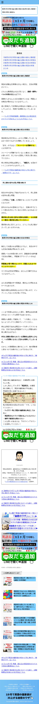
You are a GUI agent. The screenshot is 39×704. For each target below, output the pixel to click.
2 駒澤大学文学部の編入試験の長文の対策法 (19, 60)
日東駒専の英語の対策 (12, 688)
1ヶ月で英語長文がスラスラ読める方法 (16, 481)
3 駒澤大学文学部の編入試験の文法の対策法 (19, 63)
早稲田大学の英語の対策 (27, 688)
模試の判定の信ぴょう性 (29, 686)
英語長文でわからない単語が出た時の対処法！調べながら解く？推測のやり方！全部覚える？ (24, 593)
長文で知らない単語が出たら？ (12, 686)
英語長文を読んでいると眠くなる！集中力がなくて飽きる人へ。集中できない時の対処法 (24, 607)
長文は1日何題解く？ (25, 684)
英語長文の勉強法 (13, 684)
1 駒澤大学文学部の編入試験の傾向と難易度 (19, 57)
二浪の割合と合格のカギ (28, 690)
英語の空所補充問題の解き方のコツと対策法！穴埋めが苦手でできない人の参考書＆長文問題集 (24, 633)
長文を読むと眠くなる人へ (12, 690)
